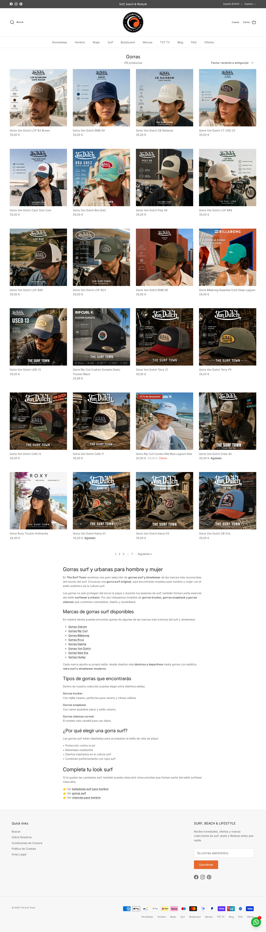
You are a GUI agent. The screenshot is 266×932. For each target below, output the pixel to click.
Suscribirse (133, 487)
